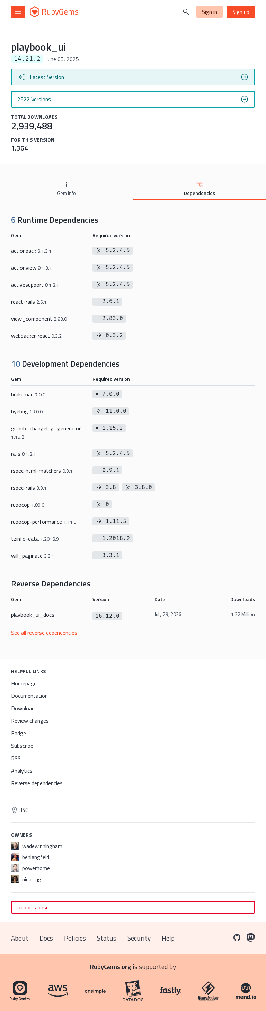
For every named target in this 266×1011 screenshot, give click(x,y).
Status (106, 938)
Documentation (29, 696)
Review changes (30, 721)
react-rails (29, 302)
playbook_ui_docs (32, 614)
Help (168, 938)
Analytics (22, 770)
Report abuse (33, 907)
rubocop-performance (44, 521)
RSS (16, 758)
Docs (46, 938)
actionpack (31, 251)
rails (23, 453)
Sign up (240, 12)
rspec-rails (29, 487)
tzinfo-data (35, 538)
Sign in (209, 12)
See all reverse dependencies (44, 632)
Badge (18, 733)
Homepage (24, 683)
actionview (31, 268)
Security (139, 938)
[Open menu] (18, 12)
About (19, 938)
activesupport (35, 285)
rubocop (27, 504)
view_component (39, 319)
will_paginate (32, 555)
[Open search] (186, 12)
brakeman (28, 394)
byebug (27, 411)
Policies (75, 938)
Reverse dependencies (37, 783)
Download (23, 708)
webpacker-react (36, 336)
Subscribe (22, 746)
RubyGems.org (110, 966)
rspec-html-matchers (42, 470)
